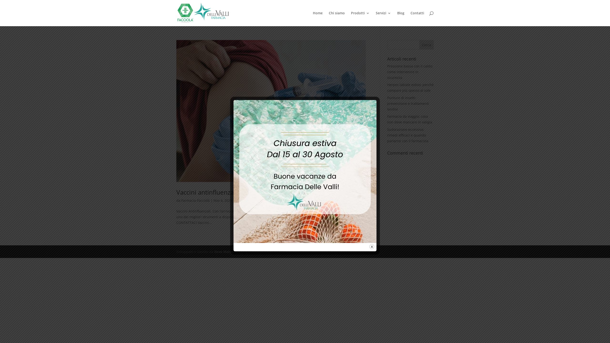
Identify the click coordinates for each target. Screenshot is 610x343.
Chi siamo (337, 13)
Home (318, 13)
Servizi (381, 13)
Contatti (417, 13)
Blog (400, 13)
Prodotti (358, 13)
